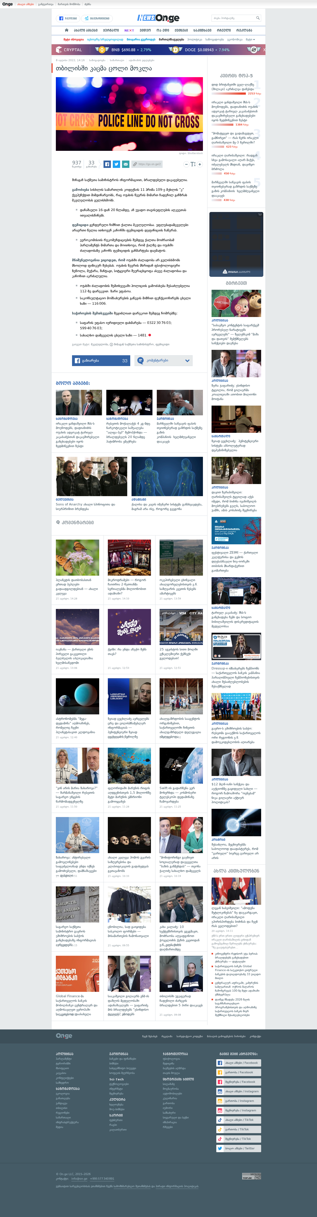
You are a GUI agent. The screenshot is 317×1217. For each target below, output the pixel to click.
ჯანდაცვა (61, 1103)
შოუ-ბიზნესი (116, 1109)
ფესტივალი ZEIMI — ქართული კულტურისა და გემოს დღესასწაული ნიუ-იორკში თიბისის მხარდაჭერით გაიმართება (236, 545)
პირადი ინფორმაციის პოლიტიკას (177, 1186)
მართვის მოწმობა (69, 4)
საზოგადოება (215, 39)
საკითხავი (202, 30)
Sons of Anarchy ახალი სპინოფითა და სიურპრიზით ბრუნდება (94, 484)
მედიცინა (168, 1063)
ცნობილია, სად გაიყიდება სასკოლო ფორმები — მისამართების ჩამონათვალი (129, 916)
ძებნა (88, 4)
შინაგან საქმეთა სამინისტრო (133, 344)
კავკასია (61, 1073)
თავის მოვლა (171, 1073)
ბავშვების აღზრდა (174, 1068)
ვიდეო (145, 30)
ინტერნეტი (116, 1088)
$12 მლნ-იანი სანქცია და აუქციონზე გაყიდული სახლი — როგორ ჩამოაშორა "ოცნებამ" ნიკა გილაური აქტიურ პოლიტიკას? (236, 776)
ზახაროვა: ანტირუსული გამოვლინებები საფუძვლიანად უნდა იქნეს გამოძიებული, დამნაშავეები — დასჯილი (78, 847)
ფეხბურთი (115, 1120)
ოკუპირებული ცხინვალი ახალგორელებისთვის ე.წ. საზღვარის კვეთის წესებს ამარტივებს (181, 570)
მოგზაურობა (171, 1088)
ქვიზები (181, 30)
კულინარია (170, 1098)
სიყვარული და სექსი (176, 1117)
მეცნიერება (116, 1093)
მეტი (249, 39)
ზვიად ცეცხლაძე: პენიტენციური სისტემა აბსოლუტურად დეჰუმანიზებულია (236, 429)
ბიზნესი (113, 1063)
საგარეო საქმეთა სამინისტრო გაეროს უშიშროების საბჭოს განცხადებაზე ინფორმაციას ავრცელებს (78, 916)
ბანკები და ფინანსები (122, 1058)
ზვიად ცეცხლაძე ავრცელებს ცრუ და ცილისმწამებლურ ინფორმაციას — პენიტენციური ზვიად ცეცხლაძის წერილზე (129, 708)
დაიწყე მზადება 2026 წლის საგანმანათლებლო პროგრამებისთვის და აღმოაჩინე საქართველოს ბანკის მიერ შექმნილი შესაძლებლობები (236, 1007)
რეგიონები (62, 1112)
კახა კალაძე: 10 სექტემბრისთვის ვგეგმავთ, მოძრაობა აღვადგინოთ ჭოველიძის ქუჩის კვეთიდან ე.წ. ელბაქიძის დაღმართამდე (181, 916)
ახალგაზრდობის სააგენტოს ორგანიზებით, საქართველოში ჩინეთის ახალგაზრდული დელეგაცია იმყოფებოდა (181, 708)
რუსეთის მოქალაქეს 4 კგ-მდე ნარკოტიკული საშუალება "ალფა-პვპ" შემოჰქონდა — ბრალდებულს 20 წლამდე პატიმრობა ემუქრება (131, 417)
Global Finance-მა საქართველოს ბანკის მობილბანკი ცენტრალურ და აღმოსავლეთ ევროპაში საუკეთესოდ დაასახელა (78, 986)
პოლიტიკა (194, 39)
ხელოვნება (116, 1104)
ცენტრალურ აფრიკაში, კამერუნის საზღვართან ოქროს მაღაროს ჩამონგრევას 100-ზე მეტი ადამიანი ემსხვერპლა (237, 988)
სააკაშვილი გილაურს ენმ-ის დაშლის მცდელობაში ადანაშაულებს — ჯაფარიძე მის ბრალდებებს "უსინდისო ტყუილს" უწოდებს (129, 986)
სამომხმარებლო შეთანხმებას (132, 1186)
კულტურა (117, 1099)
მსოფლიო (62, 1068)
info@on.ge (79, 1178)
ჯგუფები (70, 18)
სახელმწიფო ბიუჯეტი (122, 1068)
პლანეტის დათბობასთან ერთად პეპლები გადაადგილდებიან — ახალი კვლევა (78, 570)
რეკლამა (244, 30)
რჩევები (168, 1127)
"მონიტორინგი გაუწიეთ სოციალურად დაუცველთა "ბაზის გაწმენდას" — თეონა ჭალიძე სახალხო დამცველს (181, 847)
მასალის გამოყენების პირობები (226, 1036)
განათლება (63, 1098)
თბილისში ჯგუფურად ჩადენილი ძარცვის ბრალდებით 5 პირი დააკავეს (181, 986)
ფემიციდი (162, 344)
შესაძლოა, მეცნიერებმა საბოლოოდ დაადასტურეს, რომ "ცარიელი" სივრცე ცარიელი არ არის (236, 834)
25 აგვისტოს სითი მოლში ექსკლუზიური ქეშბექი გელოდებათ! (181, 639)
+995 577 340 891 (102, 1178)
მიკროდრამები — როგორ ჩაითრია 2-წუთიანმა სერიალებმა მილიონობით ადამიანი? (129, 570)
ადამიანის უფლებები (141, 60)
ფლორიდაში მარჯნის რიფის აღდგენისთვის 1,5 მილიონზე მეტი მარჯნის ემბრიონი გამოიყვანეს (129, 778)
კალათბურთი (118, 1129)
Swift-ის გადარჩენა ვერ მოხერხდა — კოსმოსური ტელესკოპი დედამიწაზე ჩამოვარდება (181, 778)
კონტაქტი (255, 1036)
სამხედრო (62, 1082)
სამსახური (169, 1112)
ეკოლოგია (63, 1093)
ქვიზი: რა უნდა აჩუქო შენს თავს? (129, 639)
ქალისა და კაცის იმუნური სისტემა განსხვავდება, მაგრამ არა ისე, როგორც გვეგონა (169, 484)
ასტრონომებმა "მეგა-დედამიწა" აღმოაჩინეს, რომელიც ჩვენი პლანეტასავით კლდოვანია (78, 708)
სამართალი (117, 60)
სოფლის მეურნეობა (122, 1073)
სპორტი (116, 1115)
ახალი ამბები (25, 4)
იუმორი (168, 1108)
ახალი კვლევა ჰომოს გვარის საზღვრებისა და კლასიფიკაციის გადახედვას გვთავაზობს (129, 847)
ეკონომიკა (234, 39)
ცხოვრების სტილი (178, 1079)
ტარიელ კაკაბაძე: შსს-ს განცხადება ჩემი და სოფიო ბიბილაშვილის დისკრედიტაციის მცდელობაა (236, 603)
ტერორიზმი (63, 1063)
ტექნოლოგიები (119, 1084)
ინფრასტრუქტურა (67, 1122)
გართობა (169, 1103)
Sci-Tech (116, 1079)
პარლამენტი (64, 1058)
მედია (59, 1127)
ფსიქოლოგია (171, 1058)
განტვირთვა (45, 4)
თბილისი (61, 1108)
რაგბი (113, 1124)
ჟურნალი (111, 30)
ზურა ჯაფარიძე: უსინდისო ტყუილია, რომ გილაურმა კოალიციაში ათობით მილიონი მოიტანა (236, 375)
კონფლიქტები (65, 1078)
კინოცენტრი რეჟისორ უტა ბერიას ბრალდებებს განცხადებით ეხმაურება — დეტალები (236, 957)
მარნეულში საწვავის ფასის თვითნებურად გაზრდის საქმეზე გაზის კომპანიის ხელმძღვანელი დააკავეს (182, 417)
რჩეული (224, 30)
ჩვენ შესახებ (149, 1036)
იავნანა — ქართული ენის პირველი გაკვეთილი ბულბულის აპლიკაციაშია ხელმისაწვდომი (78, 639)
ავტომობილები (172, 1093)
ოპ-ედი (163, 30)
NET (129, 30)
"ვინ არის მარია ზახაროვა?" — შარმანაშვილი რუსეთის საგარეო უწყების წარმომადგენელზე (78, 778)
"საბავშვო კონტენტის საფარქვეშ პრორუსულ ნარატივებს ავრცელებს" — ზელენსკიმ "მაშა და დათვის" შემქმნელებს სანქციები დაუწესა (236, 318)
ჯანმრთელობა (175, 1054)
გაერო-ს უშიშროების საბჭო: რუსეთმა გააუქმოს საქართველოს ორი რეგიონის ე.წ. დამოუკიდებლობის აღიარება (236, 718)
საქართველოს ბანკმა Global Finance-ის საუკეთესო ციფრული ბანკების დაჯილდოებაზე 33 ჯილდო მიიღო (238, 972)
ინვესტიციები (99, 18)
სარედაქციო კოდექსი (190, 1036)
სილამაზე (169, 1084)
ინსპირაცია (170, 1122)
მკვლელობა (99, 344)
